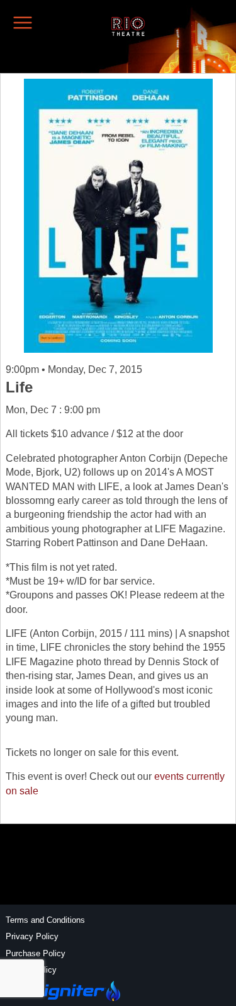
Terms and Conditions (45, 920)
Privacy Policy (32, 936)
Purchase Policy (35, 953)
